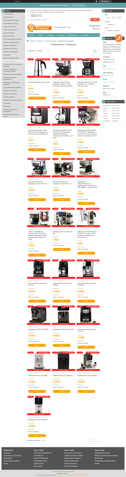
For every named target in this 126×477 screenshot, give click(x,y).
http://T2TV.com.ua (108, 69)
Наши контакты (7, 458)
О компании (85, 35)
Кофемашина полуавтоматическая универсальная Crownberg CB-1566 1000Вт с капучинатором (87, 184)
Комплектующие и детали (102, 453)
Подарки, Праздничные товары (12, 100)
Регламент (50, 35)
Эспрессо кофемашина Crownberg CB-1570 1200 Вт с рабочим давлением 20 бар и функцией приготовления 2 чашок (37, 235)
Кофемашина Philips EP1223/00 (63, 329)
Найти (95, 19)
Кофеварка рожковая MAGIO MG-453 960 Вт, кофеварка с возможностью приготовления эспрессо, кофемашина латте (87, 133)
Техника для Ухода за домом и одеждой (12, 65)
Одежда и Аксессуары (10, 94)
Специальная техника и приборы (73, 455)
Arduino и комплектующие (11, 42)
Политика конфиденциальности (81, 475)
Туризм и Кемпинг (8, 33)
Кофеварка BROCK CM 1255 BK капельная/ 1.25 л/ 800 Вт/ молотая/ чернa (87, 84)
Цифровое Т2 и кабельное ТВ (42, 453)
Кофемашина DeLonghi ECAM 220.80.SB (86, 284)
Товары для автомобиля (71, 461)
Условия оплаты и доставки (11, 461)
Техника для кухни (51, 41)
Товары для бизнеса (9, 26)
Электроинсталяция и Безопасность (9, 78)
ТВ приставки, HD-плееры (11, 20)
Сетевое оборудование (10, 52)
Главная (31, 35)
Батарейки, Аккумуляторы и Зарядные (11, 83)
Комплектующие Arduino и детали (11, 115)
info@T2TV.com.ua (108, 82)
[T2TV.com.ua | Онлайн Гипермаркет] (39, 27)
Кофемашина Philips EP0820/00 (38, 329)
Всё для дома (38, 466)
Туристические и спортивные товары (105, 461)
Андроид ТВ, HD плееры (41, 458)
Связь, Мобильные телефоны (12, 87)
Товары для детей (9, 97)
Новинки (97, 463)
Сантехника (6, 106)
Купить (37, 98)
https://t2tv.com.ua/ (108, 75)
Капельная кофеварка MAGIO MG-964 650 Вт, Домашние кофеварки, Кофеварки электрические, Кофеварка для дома (63, 134)
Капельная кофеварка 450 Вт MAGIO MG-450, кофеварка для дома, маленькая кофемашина (38, 132)
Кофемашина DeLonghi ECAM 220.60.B (62, 284)
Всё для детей (99, 458)
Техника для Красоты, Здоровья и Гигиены (10, 70)
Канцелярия (7, 103)
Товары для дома (8, 36)
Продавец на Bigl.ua (63, 473)
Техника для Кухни (9, 61)
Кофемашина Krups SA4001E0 (38, 420)
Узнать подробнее (78, 5)
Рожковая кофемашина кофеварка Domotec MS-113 (62, 183)
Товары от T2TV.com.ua (37, 41)
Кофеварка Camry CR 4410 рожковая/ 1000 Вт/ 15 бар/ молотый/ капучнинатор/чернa (63, 84)
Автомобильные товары (10, 23)
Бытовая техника (39, 463)
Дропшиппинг (73, 35)
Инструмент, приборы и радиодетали (10, 110)
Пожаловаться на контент (64, 475)
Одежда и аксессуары (70, 463)
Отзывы (5, 463)
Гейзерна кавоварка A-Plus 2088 (38, 82)
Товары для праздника (71, 466)
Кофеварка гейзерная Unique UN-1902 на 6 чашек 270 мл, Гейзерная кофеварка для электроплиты (86, 234)
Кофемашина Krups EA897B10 (62, 375)
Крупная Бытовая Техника (11, 58)
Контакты (61, 35)
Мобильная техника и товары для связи (106, 455)
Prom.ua (71, 471)
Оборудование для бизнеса (72, 458)
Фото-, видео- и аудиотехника (73, 453)
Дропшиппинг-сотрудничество (12, 455)
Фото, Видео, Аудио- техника (12, 39)
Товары (40, 35)
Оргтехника (6, 55)
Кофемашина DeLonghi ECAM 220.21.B (37, 284)
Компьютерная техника (40, 461)
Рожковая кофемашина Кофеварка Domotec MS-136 (37, 183)
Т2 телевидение (8, 14)
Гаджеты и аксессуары (10, 90)
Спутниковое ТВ (8, 17)
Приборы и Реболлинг (10, 45)
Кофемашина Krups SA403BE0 (87, 375)
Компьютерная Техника (10, 48)
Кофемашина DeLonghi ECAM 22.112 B (86, 330)
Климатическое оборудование (12, 74)
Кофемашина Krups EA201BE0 (38, 375)
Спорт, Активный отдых (10, 30)
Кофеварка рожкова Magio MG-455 (63, 232)
